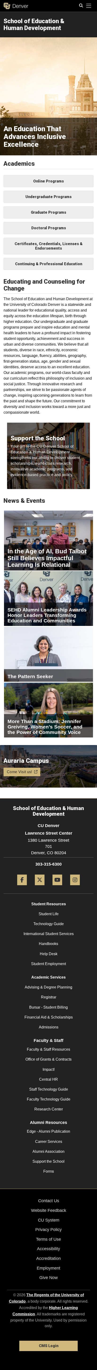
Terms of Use (48, 1239)
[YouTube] (57, 887)
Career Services (48, 1142)
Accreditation (48, 1258)
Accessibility (48, 1248)
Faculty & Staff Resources (48, 1049)
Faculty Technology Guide (48, 1099)
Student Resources (48, 904)
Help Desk (48, 954)
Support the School (48, 1161)
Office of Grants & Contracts (48, 1059)
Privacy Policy (48, 1229)
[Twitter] (39, 887)
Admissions (48, 1027)
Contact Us (48, 1200)
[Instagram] (75, 887)
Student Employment (48, 964)
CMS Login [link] (48, 1346)
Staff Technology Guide (48, 1089)
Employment (48, 1268)
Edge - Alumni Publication (48, 1131)
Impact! (49, 1069)
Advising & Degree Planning (48, 987)
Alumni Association (48, 1151)
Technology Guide (48, 924)
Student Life (49, 914)
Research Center (48, 1109)
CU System (48, 1220)
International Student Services (49, 934)
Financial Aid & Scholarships (48, 1017)
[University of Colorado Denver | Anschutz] (16, 6)
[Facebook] (22, 887)
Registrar (48, 997)
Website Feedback (48, 1210)
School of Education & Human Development (34, 24)
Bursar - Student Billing (48, 1007)
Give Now (48, 1277)
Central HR (48, 1079)
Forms (48, 1171)
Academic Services (48, 977)
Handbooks (48, 944)
